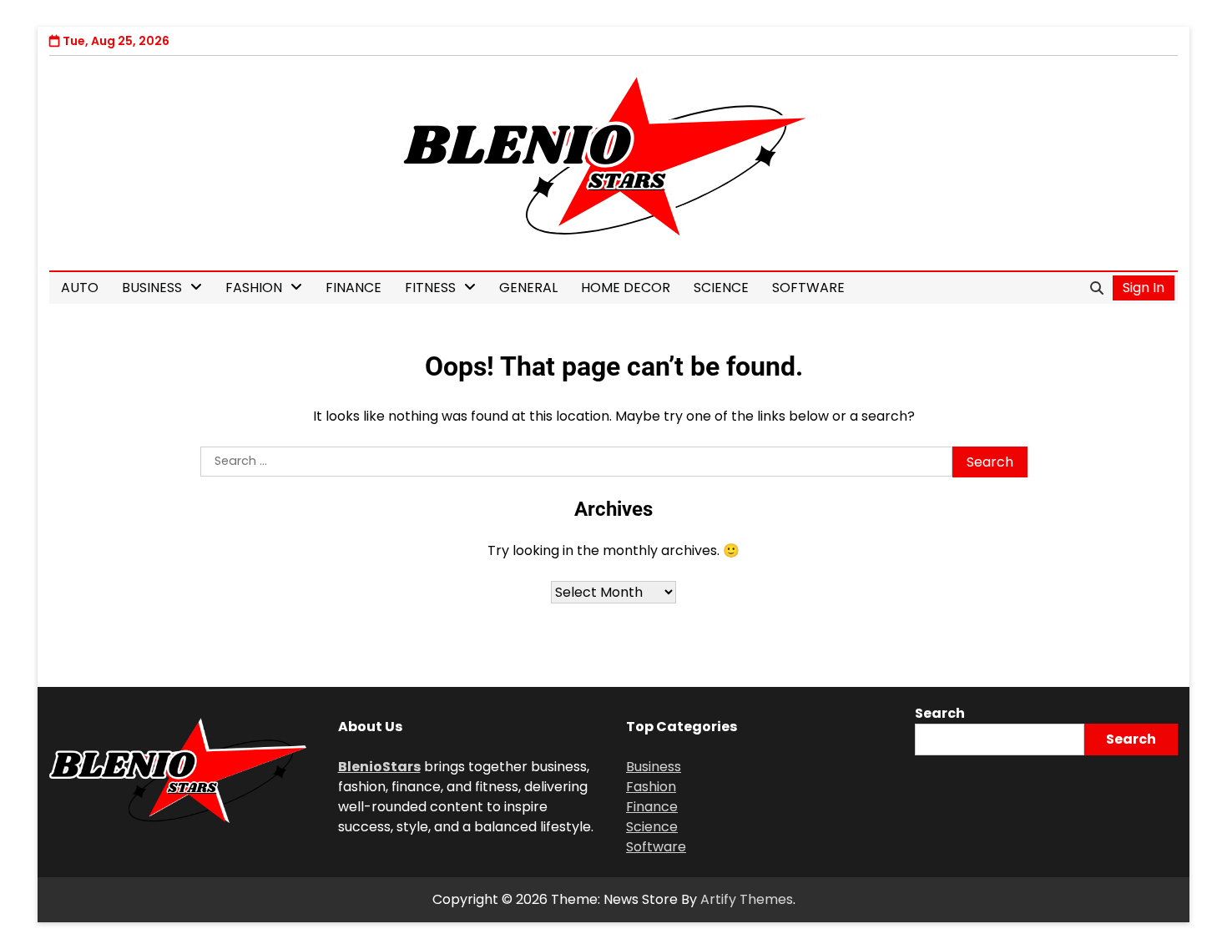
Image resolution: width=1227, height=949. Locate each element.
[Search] (1096, 287)
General (528, 287)
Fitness (430, 287)
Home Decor (625, 287)
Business (152, 287)
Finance (353, 287)
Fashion (253, 287)
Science (721, 287)
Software (808, 287)
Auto (79, 287)
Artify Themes (746, 899)
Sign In (1143, 287)
